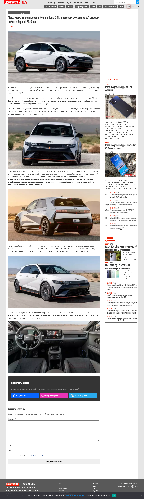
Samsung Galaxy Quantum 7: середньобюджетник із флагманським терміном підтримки (121, 304)
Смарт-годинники (81, 7)
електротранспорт (23, 13)
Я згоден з (32, 456)
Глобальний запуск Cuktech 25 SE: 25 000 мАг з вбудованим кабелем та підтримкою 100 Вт (120, 311)
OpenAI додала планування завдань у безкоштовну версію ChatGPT (117, 296)
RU (133, 7)
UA (129, 7)
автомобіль (12, 13)
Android (70, 7)
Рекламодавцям (63, 486)
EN (138, 7)
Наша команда (63, 488)
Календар (78, 2)
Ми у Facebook (22, 396)
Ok (114, 495)
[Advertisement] (121, 29)
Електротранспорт (110, 7)
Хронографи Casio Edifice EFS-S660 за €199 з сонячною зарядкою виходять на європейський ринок (120, 287)
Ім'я (10, 445)
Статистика (62, 490)
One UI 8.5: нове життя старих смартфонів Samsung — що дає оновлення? (118, 203)
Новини (61, 2)
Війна (121, 7)
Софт (99, 7)
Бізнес (93, 7)
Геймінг (61, 7)
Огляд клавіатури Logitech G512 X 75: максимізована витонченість (117, 211)
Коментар (12, 419)
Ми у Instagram (51, 396)
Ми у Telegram (81, 396)
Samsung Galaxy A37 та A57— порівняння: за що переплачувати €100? (121, 227)
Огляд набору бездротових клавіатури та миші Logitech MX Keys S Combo (120, 195)
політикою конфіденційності (37, 456)
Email (10, 450)
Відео (69, 2)
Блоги (94, 489)
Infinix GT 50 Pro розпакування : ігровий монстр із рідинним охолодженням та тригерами (121, 219)
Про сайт (62, 483)
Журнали (95, 491)
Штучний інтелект (50, 7)
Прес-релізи (90, 2)
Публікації (51, 2)
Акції (94, 486)
